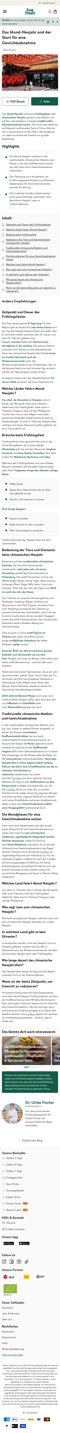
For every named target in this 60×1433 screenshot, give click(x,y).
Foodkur (11, 789)
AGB (4, 1343)
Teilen (47, 101)
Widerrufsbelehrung (13, 1349)
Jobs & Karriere (10, 1313)
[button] (4, 11)
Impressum (8, 1331)
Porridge (16, 778)
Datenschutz (9, 1337)
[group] (26, 1050)
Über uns (7, 1319)
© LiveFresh (30, 1412)
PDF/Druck (17, 101)
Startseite (7, 1307)
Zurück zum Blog (32, 1140)
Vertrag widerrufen (12, 1355)
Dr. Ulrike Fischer (39, 1102)
